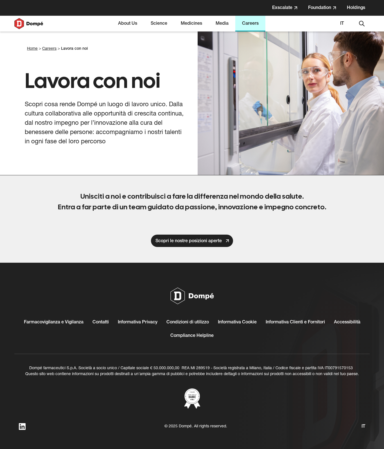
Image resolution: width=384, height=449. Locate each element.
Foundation (325, 9)
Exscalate (288, 9)
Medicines (191, 23)
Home (32, 49)
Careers (250, 23)
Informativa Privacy (137, 322)
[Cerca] (362, 23)
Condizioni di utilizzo (187, 322)
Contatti (100, 322)
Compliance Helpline (192, 336)
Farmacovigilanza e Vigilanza (53, 322)
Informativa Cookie (237, 322)
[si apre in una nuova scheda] (192, 398)
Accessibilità (347, 322)
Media (222, 23)
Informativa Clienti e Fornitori (295, 322)
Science (159, 23)
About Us (127, 23)
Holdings (358, 9)
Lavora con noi (74, 49)
